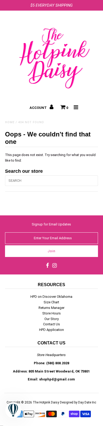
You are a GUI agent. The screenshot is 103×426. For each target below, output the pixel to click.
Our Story (51, 319)
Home (10, 122)
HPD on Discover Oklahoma (51, 297)
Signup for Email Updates (51, 224)
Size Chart (51, 302)
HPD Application (51, 330)
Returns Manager (51, 308)
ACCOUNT (39, 108)
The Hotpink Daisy (46, 402)
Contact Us (51, 324)
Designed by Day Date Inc (78, 402)
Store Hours (51, 313)
